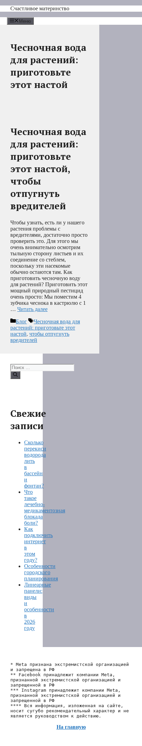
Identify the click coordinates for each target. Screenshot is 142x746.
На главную (71, 727)
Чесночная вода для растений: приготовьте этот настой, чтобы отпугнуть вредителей (48, 168)
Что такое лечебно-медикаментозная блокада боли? (44, 507)
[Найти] (15, 375)
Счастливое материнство (39, 8)
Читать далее (32, 309)
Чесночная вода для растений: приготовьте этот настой (45, 328)
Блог (21, 321)
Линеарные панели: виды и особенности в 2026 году (39, 606)
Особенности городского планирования (41, 572)
